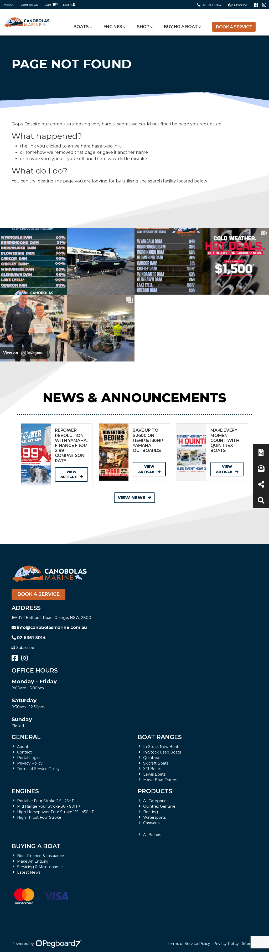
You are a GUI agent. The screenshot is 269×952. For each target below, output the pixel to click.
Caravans (151, 823)
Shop (143, 26)
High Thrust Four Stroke (39, 817)
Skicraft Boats (155, 763)
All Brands (152, 834)
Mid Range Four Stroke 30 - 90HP (48, 806)
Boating (150, 812)
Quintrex (151, 757)
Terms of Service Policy (38, 768)
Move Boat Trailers (160, 779)
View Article (69, 474)
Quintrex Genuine (159, 806)
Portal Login (28, 757)
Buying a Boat (36, 846)
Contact (24, 752)
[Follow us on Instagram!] (264, 5)
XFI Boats (152, 768)
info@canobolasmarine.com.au (52, 627)
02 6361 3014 (211, 5)
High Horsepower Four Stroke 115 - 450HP (56, 812)
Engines (25, 791)
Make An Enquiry (32, 861)
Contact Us (29, 5)
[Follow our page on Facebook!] (256, 5)
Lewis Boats (154, 774)
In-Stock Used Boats (162, 752)
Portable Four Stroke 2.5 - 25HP (46, 800)
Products (155, 791)
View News (132, 497)
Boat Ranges (160, 737)
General (26, 737)
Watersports (154, 817)
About (9, 5)
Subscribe (25, 647)
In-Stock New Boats (161, 746)
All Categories (155, 800)
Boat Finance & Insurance (40, 855)
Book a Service (234, 26)
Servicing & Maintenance (40, 866)
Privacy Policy (30, 763)
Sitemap (249, 943)
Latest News (28, 872)
